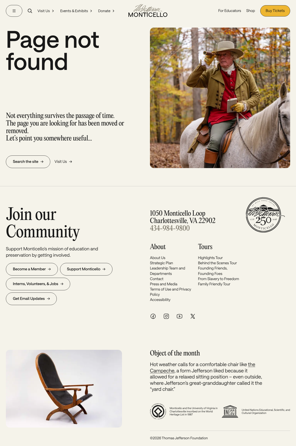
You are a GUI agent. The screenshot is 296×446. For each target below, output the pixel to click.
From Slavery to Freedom (218, 279)
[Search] (30, 10)
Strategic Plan (161, 263)
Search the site (25, 161)
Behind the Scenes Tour (217, 263)
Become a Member (29, 269)
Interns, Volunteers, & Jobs (35, 284)
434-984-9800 (170, 228)
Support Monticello (83, 269)
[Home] (148, 11)
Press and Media (163, 284)
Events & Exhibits (74, 11)
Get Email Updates (29, 298)
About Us (157, 258)
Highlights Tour (210, 258)
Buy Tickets (275, 10)
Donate (104, 11)
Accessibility (160, 299)
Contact (156, 279)
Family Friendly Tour (214, 284)
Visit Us (43, 11)
